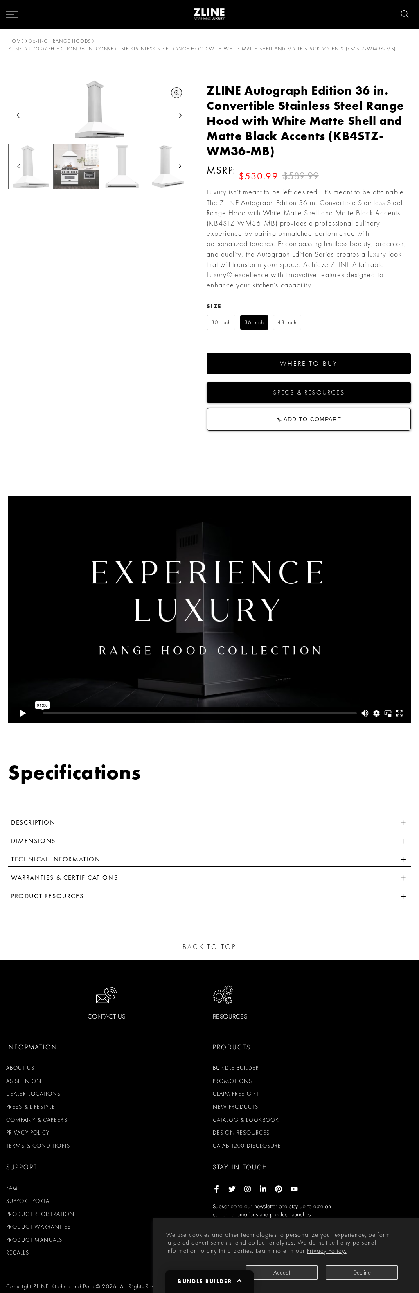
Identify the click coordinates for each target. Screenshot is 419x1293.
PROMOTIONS (232, 1081)
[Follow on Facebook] (216, 1189)
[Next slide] (180, 115)
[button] (309, 363)
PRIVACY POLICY (28, 1132)
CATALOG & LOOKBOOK (246, 1119)
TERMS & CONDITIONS (38, 1145)
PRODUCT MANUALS (34, 1239)
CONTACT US (106, 1016)
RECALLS (17, 1252)
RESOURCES (230, 1016)
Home (16, 41)
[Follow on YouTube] (294, 1189)
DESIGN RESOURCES (241, 1132)
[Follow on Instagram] (247, 1189)
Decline (362, 1272)
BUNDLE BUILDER (236, 1067)
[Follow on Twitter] (232, 1189)
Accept (281, 1272)
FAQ (12, 1187)
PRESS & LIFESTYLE (30, 1106)
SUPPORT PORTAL (29, 1201)
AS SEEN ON (23, 1081)
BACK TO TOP (209, 946)
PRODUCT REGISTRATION (40, 1214)
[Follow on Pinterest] (278, 1189)
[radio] (221, 322)
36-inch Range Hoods (60, 41)
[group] (31, 166)
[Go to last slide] (18, 115)
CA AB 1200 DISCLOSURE (247, 1145)
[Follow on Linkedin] (263, 1189)
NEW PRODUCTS (235, 1106)
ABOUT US (20, 1067)
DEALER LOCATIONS (33, 1093)
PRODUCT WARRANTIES (38, 1226)
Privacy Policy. (327, 1251)
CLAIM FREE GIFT (236, 1093)
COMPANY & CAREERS (37, 1119)
